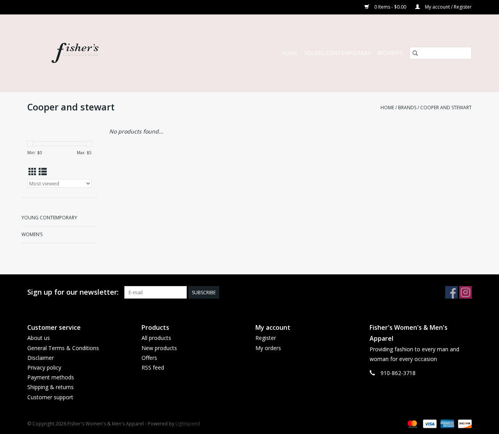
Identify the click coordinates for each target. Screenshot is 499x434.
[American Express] (446, 423)
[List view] (43, 171)
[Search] (415, 53)
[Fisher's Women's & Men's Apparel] (101, 53)
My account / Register (448, 7)
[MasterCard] (411, 423)
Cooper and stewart (446, 107)
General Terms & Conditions (63, 348)
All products (156, 338)
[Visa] (429, 423)
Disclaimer (40, 357)
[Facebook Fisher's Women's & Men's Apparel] (451, 292)
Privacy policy (44, 367)
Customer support (50, 397)
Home (289, 53)
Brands (407, 107)
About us (38, 338)
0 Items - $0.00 (390, 7)
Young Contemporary (337, 53)
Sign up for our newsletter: (73, 292)
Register (265, 338)
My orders (268, 348)
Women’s (390, 53)
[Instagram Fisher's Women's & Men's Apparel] (465, 292)
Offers (149, 357)
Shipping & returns (50, 387)
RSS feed (153, 367)
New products (159, 348)
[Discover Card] (463, 423)
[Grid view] (32, 171)
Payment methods (50, 377)
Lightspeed (187, 423)
